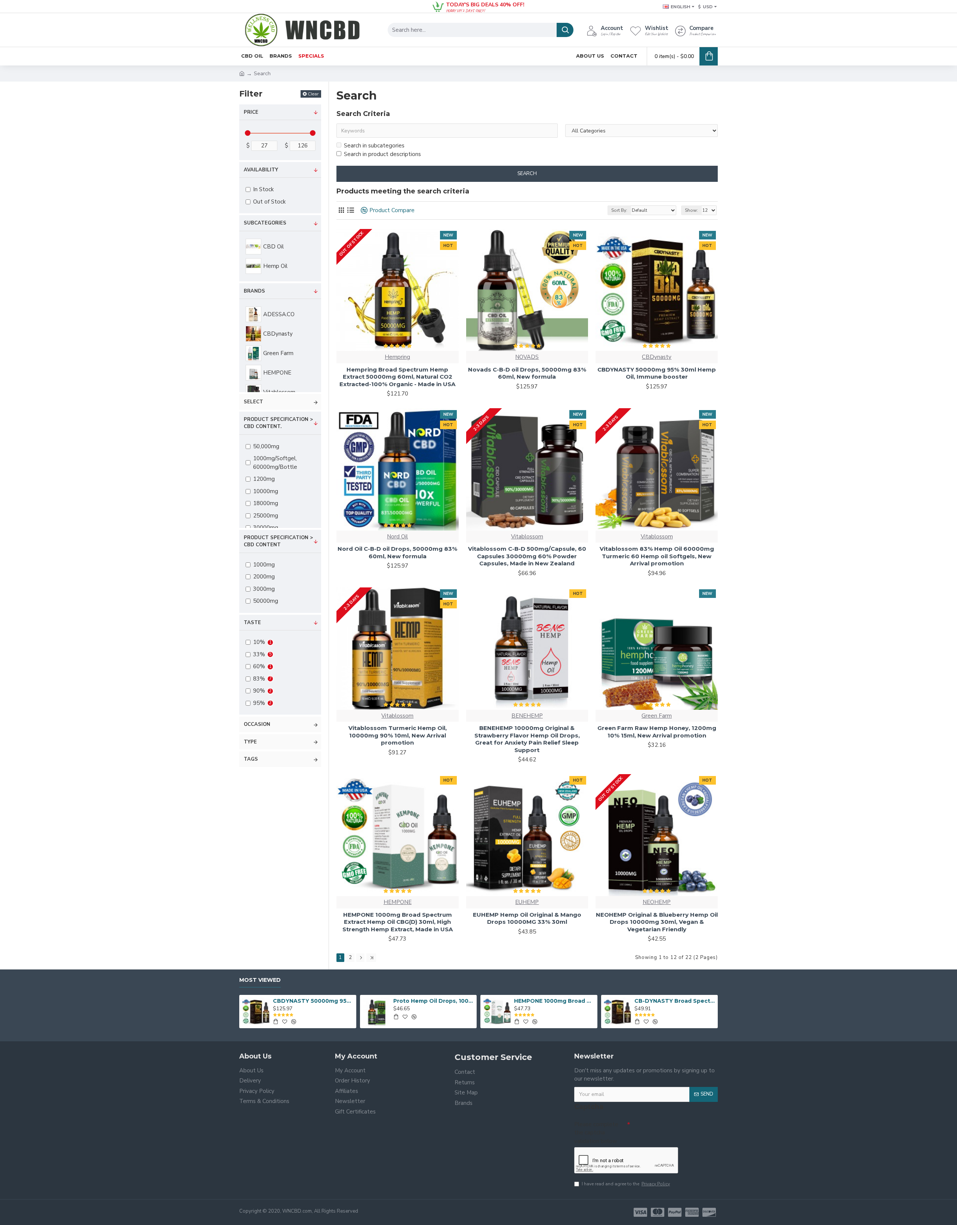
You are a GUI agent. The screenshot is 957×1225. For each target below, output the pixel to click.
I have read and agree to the (626, 1184)
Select (253, 401)
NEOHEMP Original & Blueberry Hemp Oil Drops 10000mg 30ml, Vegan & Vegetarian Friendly (657, 922)
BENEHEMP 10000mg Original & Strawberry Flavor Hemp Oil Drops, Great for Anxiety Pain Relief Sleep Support (527, 739)
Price (251, 112)
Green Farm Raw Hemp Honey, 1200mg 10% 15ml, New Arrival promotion (656, 731)
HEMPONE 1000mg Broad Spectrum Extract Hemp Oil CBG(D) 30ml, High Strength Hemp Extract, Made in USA (397, 922)
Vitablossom (527, 536)
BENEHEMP (527, 716)
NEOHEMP (657, 902)
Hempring (397, 357)
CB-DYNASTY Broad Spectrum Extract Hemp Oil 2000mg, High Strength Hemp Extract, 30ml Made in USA (674, 1001)
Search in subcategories (374, 145)
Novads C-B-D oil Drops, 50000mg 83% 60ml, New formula (527, 373)
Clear (313, 94)
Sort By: (619, 210)
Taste (252, 622)
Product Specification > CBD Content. (278, 423)
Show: (691, 210)
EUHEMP (527, 902)
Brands (254, 291)
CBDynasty (656, 357)
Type (250, 742)
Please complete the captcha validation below (596, 1133)
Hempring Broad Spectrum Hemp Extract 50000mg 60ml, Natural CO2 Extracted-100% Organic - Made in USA (397, 377)
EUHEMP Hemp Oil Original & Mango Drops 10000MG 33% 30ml (527, 918)
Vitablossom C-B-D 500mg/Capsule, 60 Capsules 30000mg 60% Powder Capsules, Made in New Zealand (527, 556)
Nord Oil (397, 536)
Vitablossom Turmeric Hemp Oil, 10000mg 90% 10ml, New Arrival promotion (397, 735)
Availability (261, 170)
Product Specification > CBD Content (278, 541)
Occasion (257, 724)
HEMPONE (398, 902)
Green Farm (656, 716)
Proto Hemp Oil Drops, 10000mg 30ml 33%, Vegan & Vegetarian (433, 1001)
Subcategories (265, 223)
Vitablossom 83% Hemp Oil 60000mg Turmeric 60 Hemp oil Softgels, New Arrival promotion (657, 556)
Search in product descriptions (382, 154)
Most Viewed (260, 980)
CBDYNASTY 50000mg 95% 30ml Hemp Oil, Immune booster (656, 373)
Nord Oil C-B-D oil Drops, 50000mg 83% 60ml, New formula (397, 552)
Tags (251, 759)
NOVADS (527, 357)
